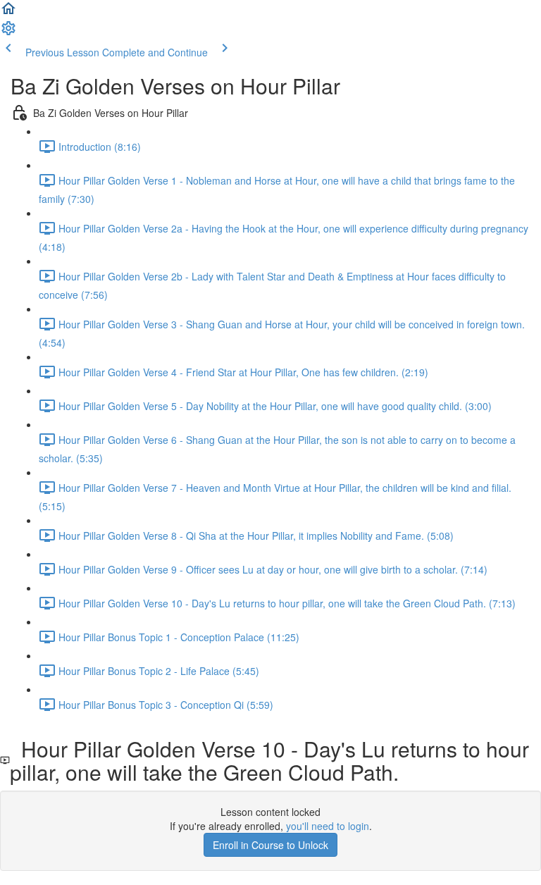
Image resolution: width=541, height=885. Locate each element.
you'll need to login (327, 826)
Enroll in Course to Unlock (270, 845)
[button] (8, 13)
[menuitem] (8, 32)
